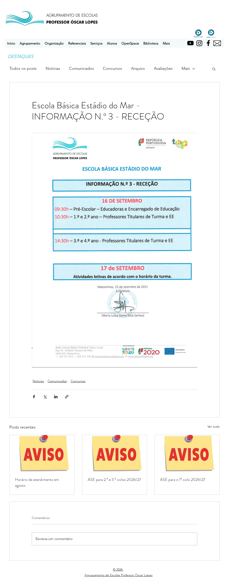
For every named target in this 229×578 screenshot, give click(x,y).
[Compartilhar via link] (67, 397)
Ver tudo (214, 426)
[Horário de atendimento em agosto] (42, 453)
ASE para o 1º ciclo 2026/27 (182, 479)
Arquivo (138, 68)
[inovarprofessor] (211, 33)
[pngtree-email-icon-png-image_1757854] (217, 43)
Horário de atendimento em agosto (37, 482)
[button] (29, 43)
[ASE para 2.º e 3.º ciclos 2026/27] (114, 453)
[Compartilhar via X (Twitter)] (45, 397)
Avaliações (163, 68)
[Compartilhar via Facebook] (34, 397)
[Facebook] (208, 43)
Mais (186, 68)
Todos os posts (23, 68)
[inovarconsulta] (198, 33)
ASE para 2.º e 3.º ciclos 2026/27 (114, 479)
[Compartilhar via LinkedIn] (56, 397)
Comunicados (81, 68)
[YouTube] (190, 43)
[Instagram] (199, 43)
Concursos (112, 68)
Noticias (53, 68)
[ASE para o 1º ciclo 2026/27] (187, 453)
